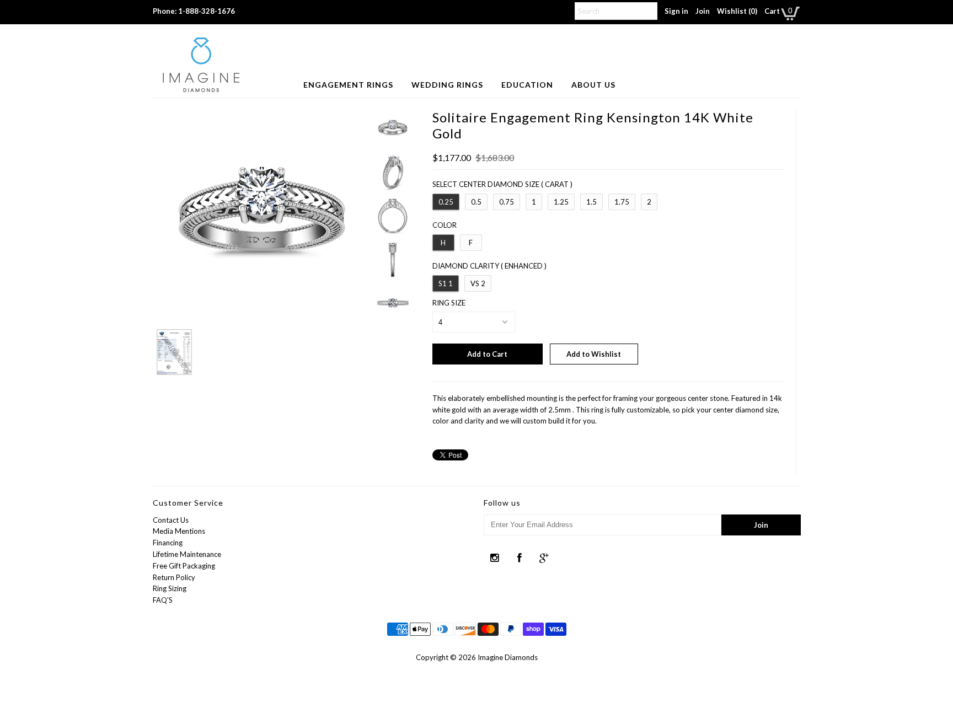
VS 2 (477, 283)
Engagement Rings (348, 84)
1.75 (621, 201)
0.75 (506, 201)
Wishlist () (737, 11)
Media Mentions (179, 531)
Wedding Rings (447, 84)
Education (527, 84)
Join (702, 11)
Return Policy (174, 577)
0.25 (445, 201)
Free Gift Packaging (184, 565)
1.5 (591, 201)
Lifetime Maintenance (187, 554)
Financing (168, 542)
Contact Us (171, 520)
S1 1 (445, 283)
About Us (593, 84)
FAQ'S (163, 600)
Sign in (676, 11)
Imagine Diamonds (508, 657)
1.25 (561, 201)
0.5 (476, 201)
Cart (772, 11)
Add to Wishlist (593, 354)
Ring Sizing (169, 588)
